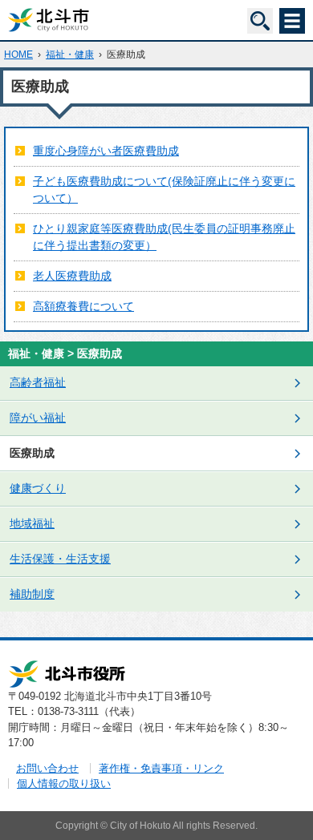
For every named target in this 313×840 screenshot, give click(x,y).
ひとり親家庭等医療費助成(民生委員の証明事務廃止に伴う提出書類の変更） (164, 237)
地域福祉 (32, 523)
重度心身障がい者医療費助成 (106, 150)
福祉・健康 (70, 54)
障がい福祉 (38, 417)
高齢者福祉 (38, 382)
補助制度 (32, 594)
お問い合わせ (47, 768)
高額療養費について (83, 306)
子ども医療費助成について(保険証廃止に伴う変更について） (164, 189)
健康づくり (38, 488)
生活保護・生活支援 (60, 558)
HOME (18, 54)
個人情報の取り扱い (64, 783)
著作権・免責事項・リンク (161, 768)
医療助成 (32, 452)
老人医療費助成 (72, 275)
